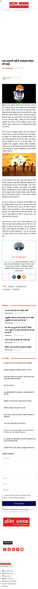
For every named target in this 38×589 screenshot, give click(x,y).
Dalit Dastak (9, 313)
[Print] (24, 73)
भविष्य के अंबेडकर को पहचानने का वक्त (14, 408)
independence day (21, 286)
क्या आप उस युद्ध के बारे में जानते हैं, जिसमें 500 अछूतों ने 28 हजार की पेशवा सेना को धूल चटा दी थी (19, 330)
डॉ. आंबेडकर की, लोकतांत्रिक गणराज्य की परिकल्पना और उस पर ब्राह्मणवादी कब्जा (20, 440)
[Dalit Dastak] (19, 5)
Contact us (25, 556)
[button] (5, 564)
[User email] (24, 277)
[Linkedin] (13, 549)
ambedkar (11, 286)
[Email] (19, 73)
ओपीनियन (5, 15)
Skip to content (5, 562)
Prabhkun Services (20, 555)
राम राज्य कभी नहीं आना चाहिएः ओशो (16, 310)
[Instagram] (9, 549)
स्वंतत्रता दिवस (16, 289)
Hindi (7, 78)
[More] (28, 73)
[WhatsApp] (14, 73)
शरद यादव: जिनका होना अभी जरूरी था (14, 423)
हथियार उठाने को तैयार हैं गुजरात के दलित (18, 347)
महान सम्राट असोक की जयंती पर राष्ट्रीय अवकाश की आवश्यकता (19, 416)
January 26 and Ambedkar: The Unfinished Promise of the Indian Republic (18, 431)
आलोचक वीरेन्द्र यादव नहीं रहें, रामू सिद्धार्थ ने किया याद (19, 448)
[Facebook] (4, 73)
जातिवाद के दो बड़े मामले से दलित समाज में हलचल (17, 401)
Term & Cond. (17, 556)
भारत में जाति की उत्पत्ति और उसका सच (17, 340)
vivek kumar (6, 289)
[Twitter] (9, 73)
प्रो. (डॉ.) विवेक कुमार (7, 68)
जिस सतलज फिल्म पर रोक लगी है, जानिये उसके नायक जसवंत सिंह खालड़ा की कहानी (19, 378)
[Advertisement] (19, 39)
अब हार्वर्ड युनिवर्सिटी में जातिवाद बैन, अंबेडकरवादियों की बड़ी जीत (19, 393)
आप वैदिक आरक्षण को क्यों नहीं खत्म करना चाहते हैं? (18, 363)
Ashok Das (8, 335)
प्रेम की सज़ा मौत (8, 385)
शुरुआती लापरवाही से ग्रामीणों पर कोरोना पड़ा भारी (17, 370)
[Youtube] (22, 549)
